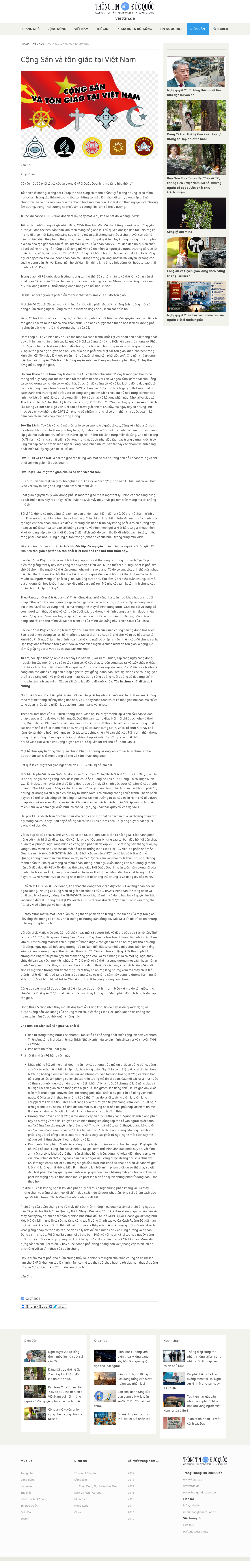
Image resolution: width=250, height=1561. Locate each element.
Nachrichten (171, 1341)
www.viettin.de (192, 1479)
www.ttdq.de (191, 1486)
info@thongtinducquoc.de (199, 1512)
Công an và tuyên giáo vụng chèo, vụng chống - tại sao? (65, 1414)
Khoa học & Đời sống (134, 29)
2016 (131, 1499)
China (77, 1512)
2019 (131, 1518)
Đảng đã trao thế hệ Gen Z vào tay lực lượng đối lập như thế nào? (65, 1374)
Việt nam (81, 29)
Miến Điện (80, 1499)
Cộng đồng (57, 29)
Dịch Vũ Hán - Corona (87, 1492)
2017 (131, 1505)
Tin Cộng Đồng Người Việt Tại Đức (95, 1486)
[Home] (125, 8)
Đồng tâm (80, 1479)
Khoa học (100, 1341)
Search (222, 29)
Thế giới (102, 29)
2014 (131, 1486)
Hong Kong (81, 1505)
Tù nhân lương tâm (86, 1473)
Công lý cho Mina (179, 232)
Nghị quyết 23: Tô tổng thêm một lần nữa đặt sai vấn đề (65, 1356)
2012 (131, 1473)
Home (25, 44)
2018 (131, 1512)
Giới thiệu (189, 1525)
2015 (131, 1492)
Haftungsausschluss (195, 1531)
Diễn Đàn (197, 29)
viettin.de (125, 18)
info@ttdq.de (191, 1505)
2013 (131, 1479)
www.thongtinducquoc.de (199, 1492)
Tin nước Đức (171, 29)
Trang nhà (31, 29)
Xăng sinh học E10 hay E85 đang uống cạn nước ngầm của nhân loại (135, 1379)
